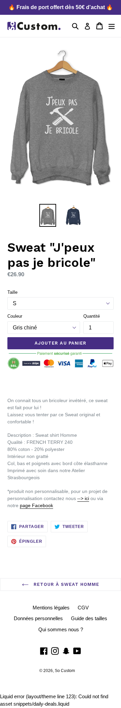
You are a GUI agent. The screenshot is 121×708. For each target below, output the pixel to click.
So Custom (65, 670)
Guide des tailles (89, 618)
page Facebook (36, 505)
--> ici (83, 498)
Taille (12, 292)
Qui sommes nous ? (60, 629)
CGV (83, 607)
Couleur (14, 316)
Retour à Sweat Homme (65, 584)
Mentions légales (51, 607)
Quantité (91, 316)
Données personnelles (38, 618)
